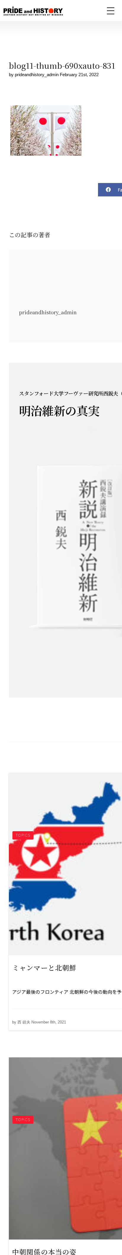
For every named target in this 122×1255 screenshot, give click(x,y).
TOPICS (23, 835)
